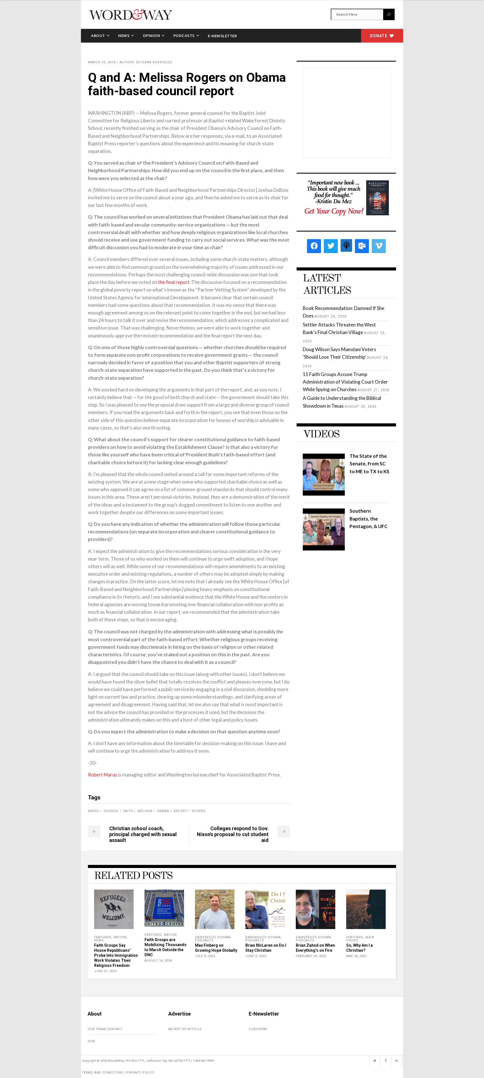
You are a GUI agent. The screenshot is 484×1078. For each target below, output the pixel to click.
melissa (145, 811)
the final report (173, 282)
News (99, 940)
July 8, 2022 (205, 956)
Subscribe (258, 1029)
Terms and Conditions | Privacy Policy (118, 1072)
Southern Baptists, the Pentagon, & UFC (369, 518)
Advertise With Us (185, 1029)
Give (91, 1041)
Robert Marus (102, 775)
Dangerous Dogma (212, 937)
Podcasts (204, 940)
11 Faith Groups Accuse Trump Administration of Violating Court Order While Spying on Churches (345, 381)
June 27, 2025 (105, 971)
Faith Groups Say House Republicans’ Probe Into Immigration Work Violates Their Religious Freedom (116, 955)
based (93, 811)
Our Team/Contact (105, 1029)
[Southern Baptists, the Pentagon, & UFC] (324, 549)
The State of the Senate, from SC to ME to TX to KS (369, 463)
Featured (102, 937)
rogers (199, 811)
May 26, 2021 (356, 956)
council (111, 811)
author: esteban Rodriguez (146, 62)
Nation (119, 937)
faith (128, 811)
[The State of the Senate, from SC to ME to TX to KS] (324, 494)
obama (163, 811)
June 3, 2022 (255, 956)
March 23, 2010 (101, 62)
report (180, 811)
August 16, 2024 (158, 960)
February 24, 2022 (311, 956)
